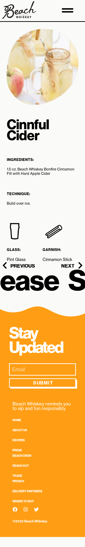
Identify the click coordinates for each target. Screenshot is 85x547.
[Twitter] (36, 513)
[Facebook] (15, 513)
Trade (17, 475)
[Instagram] (25, 513)
